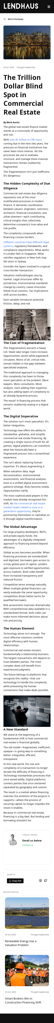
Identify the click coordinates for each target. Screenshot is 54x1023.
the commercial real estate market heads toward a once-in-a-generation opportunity (24, 507)
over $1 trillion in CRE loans (26, 139)
